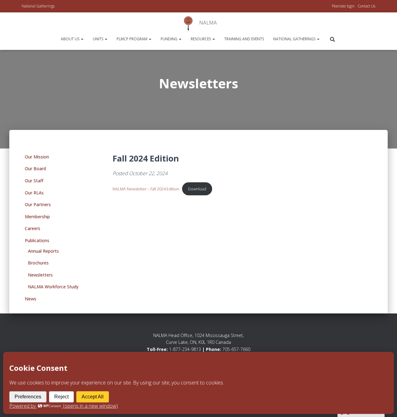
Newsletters (40, 275)
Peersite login (343, 6)
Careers (32, 228)
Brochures (38, 263)
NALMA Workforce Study (53, 287)
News (30, 299)
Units (98, 39)
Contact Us (366, 6)
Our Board (35, 168)
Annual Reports (43, 251)
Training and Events (244, 39)
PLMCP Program (132, 39)
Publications (37, 240)
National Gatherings (38, 6)
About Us (70, 39)
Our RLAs (34, 193)
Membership (37, 217)
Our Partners (38, 204)
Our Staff (34, 181)
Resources (201, 39)
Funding (169, 39)
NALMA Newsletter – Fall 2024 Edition (146, 189)
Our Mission (37, 157)
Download (197, 189)
